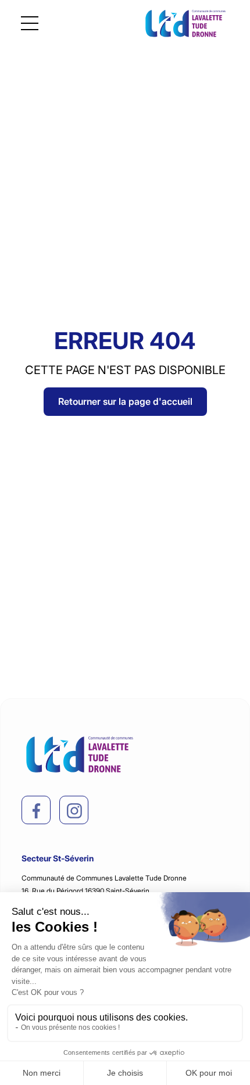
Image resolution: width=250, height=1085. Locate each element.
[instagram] (74, 810)
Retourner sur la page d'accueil (125, 401)
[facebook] (36, 810)
